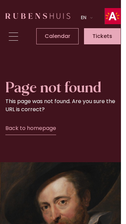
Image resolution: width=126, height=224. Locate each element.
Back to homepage (30, 128)
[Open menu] (13, 37)
